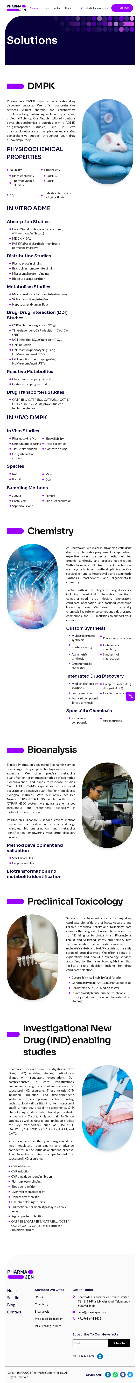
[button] (130, 696)
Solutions (35, 7)
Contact (57, 7)
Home (68, 7)
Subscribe (119, 1343)
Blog (46, 7)
